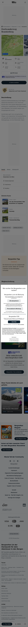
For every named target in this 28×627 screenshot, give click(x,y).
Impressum (14, 337)
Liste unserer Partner (21, 333)
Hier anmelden (21, 324)
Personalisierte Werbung (14, 308)
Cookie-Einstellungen (14, 340)
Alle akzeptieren (14, 300)
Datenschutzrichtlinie (14, 339)
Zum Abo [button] (14, 321)
